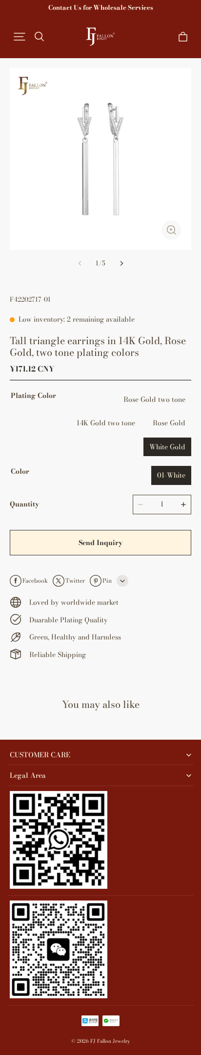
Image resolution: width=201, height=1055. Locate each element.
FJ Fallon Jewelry (110, 1041)
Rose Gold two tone (154, 399)
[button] (19, 36)
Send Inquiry (100, 542)
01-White (171, 475)
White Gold (167, 446)
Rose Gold (169, 423)
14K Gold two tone (106, 423)
